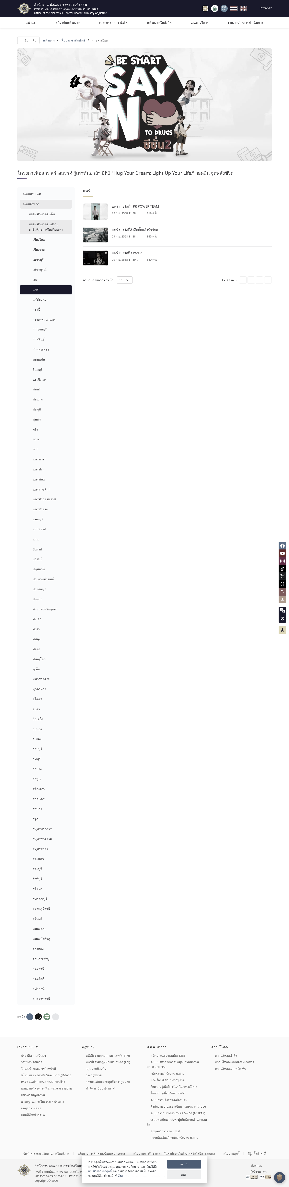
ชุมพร (37, 419)
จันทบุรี (37, 369)
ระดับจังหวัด (30, 204)
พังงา (36, 629)
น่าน (36, 539)
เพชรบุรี (38, 259)
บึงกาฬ (37, 549)
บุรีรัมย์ (37, 559)
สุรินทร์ (37, 919)
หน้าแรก (31, 22)
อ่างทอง (38, 949)
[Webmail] (224, 8)
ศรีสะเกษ (39, 789)
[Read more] (95, 211)
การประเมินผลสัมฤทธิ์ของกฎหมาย (108, 1082)
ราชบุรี (37, 749)
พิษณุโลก (39, 659)
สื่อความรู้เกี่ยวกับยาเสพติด (167, 1093)
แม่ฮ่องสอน (40, 299)
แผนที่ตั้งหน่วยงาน (33, 1115)
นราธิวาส (39, 529)
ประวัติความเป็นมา (33, 1055)
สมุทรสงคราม (42, 839)
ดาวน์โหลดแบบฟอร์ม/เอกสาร (234, 1062)
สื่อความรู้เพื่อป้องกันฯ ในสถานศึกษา (173, 1087)
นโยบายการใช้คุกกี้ (100, 1171)
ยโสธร (37, 699)
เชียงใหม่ (39, 239)
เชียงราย (39, 249)
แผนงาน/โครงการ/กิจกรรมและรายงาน (46, 1088)
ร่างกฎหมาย (94, 1075)
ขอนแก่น (39, 359)
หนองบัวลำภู (41, 939)
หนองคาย (39, 929)
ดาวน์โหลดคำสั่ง (226, 1055)
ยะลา (36, 709)
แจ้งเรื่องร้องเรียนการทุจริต (167, 1080)
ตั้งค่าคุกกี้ (259, 1153)
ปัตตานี (37, 599)
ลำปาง (37, 769)
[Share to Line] (46, 1016)
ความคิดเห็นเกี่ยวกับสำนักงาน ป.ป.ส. (174, 1138)
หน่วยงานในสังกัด (159, 22)
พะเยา (37, 619)
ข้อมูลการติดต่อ (31, 1108)
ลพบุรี (36, 759)
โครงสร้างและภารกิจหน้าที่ (38, 1069)
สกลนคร (39, 799)
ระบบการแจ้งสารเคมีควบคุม (168, 1100)
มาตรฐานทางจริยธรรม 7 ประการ (42, 1101)
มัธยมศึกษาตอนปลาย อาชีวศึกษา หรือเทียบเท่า (46, 227)
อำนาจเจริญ (41, 959)
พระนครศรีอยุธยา (45, 609)
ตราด (36, 439)
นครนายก (39, 459)
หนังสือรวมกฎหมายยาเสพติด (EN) (108, 1062)
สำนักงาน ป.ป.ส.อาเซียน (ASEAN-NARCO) (178, 1106)
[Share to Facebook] (29, 1016)
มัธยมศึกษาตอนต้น (42, 214)
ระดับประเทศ (31, 194)
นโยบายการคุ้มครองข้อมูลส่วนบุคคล (101, 1153)
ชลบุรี (36, 389)
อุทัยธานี (38, 989)
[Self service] (214, 8)
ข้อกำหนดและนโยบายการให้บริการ (46, 1153)
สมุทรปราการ (42, 829)
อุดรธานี (38, 969)
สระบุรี (37, 869)
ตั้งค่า (121, 1176)
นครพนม (39, 479)
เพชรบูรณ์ (40, 269)
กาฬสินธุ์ (39, 339)
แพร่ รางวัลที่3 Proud (127, 252)
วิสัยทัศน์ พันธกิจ (31, 1062)
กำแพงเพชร (41, 349)
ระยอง (37, 739)
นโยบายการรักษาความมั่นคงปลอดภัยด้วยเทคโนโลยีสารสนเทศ (174, 1153)
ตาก (35, 449)
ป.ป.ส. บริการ (199, 22)
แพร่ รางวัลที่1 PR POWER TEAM (135, 206)
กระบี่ (36, 309)
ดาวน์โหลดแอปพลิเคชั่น (230, 1069)
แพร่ (36, 289)
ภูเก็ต (36, 669)
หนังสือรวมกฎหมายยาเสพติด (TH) (108, 1055)
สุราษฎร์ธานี (41, 909)
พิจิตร (36, 649)
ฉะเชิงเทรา (40, 379)
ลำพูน (37, 779)
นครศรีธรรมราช (44, 499)
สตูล (36, 819)
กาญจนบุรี (40, 329)
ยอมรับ (184, 1164)
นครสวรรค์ (40, 509)
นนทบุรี (38, 519)
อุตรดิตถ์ (38, 979)
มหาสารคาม (41, 679)
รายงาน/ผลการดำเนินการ (245, 22)
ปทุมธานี (39, 569)
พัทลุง (36, 639)
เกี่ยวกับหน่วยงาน (68, 22)
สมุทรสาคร (40, 849)
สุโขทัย (37, 889)
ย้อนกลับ (30, 40)
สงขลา (37, 809)
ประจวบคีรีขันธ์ (43, 579)
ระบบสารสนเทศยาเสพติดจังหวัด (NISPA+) (177, 1113)
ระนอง (37, 729)
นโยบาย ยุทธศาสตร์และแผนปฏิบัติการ (46, 1075)
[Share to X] (38, 1016)
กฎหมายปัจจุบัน (96, 1069)
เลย (35, 279)
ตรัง (35, 429)
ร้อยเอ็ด (38, 719)
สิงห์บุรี (37, 879)
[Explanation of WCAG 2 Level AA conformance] (252, 1177)
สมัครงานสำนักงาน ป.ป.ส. (167, 1074)
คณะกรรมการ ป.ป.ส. (113, 22)
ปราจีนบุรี (39, 589)
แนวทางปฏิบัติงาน (33, 1095)
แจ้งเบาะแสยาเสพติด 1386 (168, 1055)
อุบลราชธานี (41, 999)
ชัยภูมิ (37, 409)
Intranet (265, 8)
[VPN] (205, 8)
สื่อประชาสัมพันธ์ (73, 40)
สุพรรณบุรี (40, 899)
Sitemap (256, 1165)
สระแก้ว (38, 859)
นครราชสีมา (41, 489)
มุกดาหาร (39, 689)
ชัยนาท (38, 399)
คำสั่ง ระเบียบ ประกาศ (100, 1088)
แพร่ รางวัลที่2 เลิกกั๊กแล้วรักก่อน (135, 229)
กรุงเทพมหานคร (44, 319)
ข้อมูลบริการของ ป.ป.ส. (165, 1131)
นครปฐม (39, 469)
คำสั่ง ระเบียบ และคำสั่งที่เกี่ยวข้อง (43, 1082)
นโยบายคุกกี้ (231, 1153)
